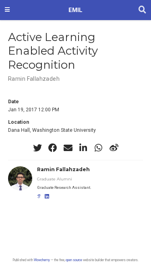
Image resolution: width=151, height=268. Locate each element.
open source (74, 260)
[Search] (142, 10)
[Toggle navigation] (7, 10)
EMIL (75, 10)
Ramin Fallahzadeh (34, 79)
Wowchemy (42, 260)
